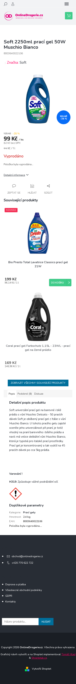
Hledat (46, 621)
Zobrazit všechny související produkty (38, 383)
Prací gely (29, 512)
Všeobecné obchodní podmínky (23, 590)
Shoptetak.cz (39, 658)
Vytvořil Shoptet (41, 669)
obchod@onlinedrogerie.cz (27, 556)
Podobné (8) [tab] (25, 394)
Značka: (16, 62)
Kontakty (10, 601)
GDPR (8, 596)
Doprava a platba (15, 584)
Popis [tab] (12, 394)
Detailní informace (14, 175)
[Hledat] (5, 4)
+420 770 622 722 (22, 563)
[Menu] (66, 4)
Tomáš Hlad (68, 654)
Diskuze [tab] (38, 394)
